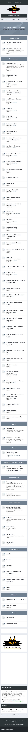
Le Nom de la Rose (11, 124)
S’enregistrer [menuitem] (19, 2)
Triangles (9, 108)
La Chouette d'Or (11, 131)
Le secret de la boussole (13, 153)
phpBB (11, 720)
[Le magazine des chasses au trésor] (12, 649)
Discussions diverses (18, 455)
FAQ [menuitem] (19, 15)
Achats (8, 554)
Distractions (14, 595)
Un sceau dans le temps (13, 388)
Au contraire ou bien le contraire (15, 599)
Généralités (9, 494)
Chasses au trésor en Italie (14, 417)
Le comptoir (10, 526)
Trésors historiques (14, 477)
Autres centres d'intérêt (13, 507)
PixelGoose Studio (20, 724)
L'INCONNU (9, 219)
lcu (13, 296)
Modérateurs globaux (19, 701)
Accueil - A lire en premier (13, 42)
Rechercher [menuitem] (26, 20)
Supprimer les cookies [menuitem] (7, 729)
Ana (20, 711)
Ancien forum (10, 534)
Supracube (15, 374)
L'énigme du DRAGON (12, 190)
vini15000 (15, 84)
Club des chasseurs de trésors (9, 715)
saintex (14, 312)
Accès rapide (12, 15)
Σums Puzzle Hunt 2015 (13, 404)
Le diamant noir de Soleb (13, 243)
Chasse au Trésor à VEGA (13, 204)
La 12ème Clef (10, 272)
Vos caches (10, 455)
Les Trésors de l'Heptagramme (15, 295)
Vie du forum (10, 617)
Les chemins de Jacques (13, 146)
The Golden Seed (11, 365)
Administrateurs (10, 701)
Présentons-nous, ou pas (13, 48)
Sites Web (9, 517)
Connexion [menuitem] (10, 2)
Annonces (17, 453)
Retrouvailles (10, 542)
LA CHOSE (9, 116)
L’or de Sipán (10, 183)
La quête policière (11, 227)
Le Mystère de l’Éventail (13, 197)
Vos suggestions (11, 63)
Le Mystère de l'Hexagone (13, 161)
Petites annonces (14, 549)
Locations (9, 565)
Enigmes (14, 424)
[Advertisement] (14, 669)
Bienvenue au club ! (14, 38)
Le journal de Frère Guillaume (14, 310)
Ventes (8, 559)
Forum (19, 715)
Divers (8, 587)
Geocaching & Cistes (12, 452)
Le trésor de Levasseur (13, 288)
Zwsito (14, 191)
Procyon (14, 398)
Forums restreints (11, 623)
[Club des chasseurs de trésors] (14, 9)
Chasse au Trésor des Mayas (14, 380)
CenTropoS (9, 211)
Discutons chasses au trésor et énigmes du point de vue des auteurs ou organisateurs (15, 468)
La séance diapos (11, 605)
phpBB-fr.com (17, 722)
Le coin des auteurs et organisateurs (14, 462)
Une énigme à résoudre (13, 437)
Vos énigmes (10, 428)
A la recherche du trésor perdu (15, 266)
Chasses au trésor (14, 59)
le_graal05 (15, 102)
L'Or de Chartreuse (11, 75)
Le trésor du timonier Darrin (14, 358)
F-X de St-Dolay (16, 213)
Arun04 (14, 125)
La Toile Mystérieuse (12, 177)
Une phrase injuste (11, 410)
